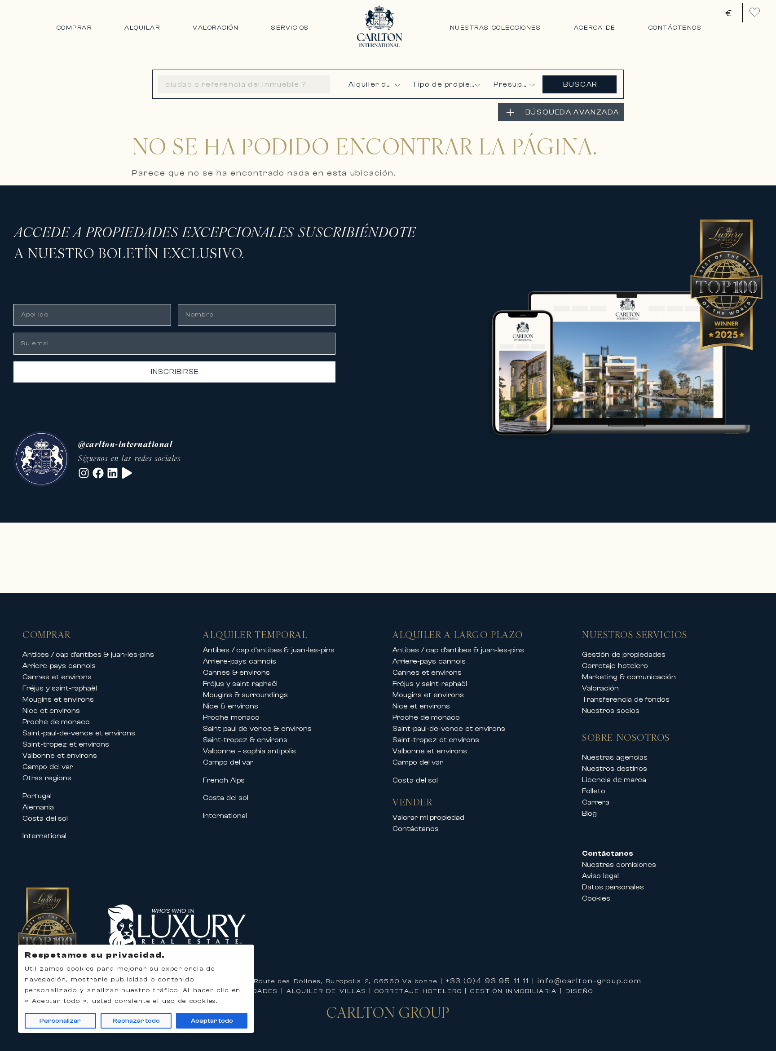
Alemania (38, 807)
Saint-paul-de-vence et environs (78, 733)
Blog (589, 813)
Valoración (600, 688)
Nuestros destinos (614, 769)
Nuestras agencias (615, 757)
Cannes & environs (236, 672)
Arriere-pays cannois (59, 666)
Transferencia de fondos (626, 699)
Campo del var (47, 767)
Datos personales (613, 887)
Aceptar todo (212, 1021)
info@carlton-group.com (590, 981)
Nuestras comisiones (619, 865)
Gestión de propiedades (624, 655)
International (44, 836)
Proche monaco (231, 717)
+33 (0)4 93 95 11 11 (487, 981)
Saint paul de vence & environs (257, 729)
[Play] (126, 473)
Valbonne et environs (59, 756)
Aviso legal (600, 876)
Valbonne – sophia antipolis (249, 751)
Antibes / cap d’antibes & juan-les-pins (88, 655)
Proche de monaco (56, 722)
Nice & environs (230, 706)
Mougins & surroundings (245, 695)
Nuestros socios (610, 711)
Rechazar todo (136, 1021)
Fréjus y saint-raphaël (59, 688)
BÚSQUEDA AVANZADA (572, 112)
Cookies (596, 898)
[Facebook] (98, 473)
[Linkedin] (112, 473)
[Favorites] (755, 12)
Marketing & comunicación (629, 677)
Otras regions (46, 778)
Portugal (37, 796)
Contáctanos (415, 829)
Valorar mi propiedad (428, 818)
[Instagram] (83, 473)
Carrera (595, 802)
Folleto (593, 791)
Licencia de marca (614, 780)
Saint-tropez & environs (245, 740)
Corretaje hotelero (615, 666)
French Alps (224, 780)
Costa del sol (45, 818)
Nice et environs (51, 711)
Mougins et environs (58, 699)
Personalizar (60, 1021)
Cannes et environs (57, 677)
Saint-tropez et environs (65, 744)
